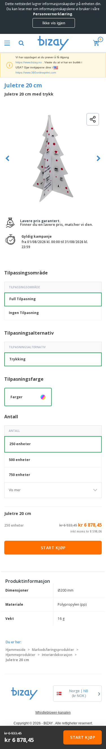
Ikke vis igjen (53, 23)
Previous (7, 158)
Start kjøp (53, 547)
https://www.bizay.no (29, 62)
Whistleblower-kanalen (53, 713)
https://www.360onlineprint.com (36, 72)
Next (98, 158)
